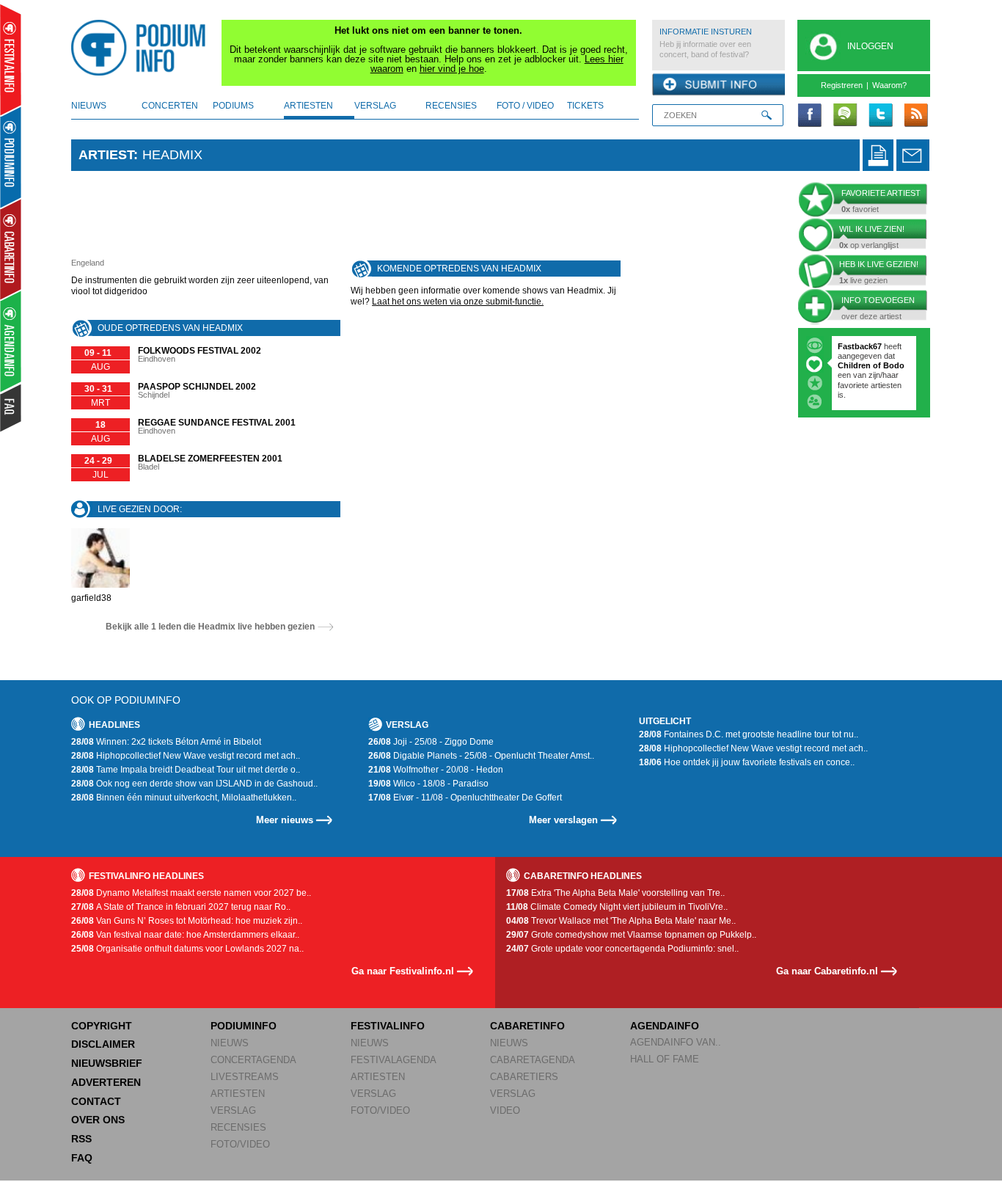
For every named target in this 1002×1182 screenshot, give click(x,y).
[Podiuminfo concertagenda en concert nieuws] (11, 157)
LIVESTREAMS (245, 1076)
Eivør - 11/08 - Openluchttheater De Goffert (465, 797)
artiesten (308, 106)
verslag (375, 106)
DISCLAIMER (103, 1044)
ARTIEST (106, 154)
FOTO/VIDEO (240, 1144)
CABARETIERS (524, 1076)
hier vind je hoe (452, 68)
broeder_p (857, 346)
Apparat (894, 385)
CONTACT (96, 1101)
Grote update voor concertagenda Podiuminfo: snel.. (622, 948)
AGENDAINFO (664, 1026)
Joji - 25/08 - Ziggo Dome (431, 741)
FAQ (81, 1158)
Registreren (842, 85)
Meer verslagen (563, 819)
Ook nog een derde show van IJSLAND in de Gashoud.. (194, 783)
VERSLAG (233, 1110)
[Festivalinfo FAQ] (11, 408)
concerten (170, 106)
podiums (233, 106)
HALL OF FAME (664, 1059)
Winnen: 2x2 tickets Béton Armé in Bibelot (166, 741)
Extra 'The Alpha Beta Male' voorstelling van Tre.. (615, 893)
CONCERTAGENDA (253, 1059)
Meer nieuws (284, 819)
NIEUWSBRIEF (106, 1063)
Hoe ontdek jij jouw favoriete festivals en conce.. (747, 762)
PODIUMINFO (244, 1026)
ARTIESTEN (238, 1093)
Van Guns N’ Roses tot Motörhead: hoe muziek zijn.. (186, 920)
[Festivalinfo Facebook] (809, 115)
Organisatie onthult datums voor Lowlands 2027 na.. (187, 948)
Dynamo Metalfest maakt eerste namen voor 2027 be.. (191, 893)
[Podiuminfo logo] (142, 48)
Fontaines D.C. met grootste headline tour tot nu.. (748, 734)
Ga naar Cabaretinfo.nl (827, 971)
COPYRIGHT (101, 1026)
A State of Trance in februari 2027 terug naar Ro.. (180, 906)
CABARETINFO (527, 1026)
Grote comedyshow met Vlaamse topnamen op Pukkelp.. (631, 934)
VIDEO (505, 1110)
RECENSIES (238, 1127)
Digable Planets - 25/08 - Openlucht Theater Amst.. (481, 755)
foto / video (525, 106)
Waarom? (889, 85)
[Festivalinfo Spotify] (845, 115)
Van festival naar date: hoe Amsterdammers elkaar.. (185, 934)
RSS (81, 1139)
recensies (451, 106)
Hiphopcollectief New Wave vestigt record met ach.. (185, 755)
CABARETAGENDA (532, 1059)
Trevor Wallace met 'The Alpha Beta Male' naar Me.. (621, 920)
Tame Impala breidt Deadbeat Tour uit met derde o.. (185, 769)
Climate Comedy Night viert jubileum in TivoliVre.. (617, 906)
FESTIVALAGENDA (393, 1059)
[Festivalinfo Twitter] (880, 115)
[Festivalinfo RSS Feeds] (915, 115)
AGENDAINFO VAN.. (675, 1042)
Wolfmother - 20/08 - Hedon (435, 769)
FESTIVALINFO (388, 1026)
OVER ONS (98, 1120)
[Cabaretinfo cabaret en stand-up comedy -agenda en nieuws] (10, 248)
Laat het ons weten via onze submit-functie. (458, 301)
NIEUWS (230, 1042)
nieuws (88, 106)
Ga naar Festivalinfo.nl (402, 971)
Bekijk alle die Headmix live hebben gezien (210, 626)
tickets (585, 106)
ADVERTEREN (106, 1082)
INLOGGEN (870, 46)
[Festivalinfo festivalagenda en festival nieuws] (10, 60)
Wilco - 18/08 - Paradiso (428, 783)
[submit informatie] (718, 85)
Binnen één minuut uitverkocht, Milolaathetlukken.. (183, 797)
